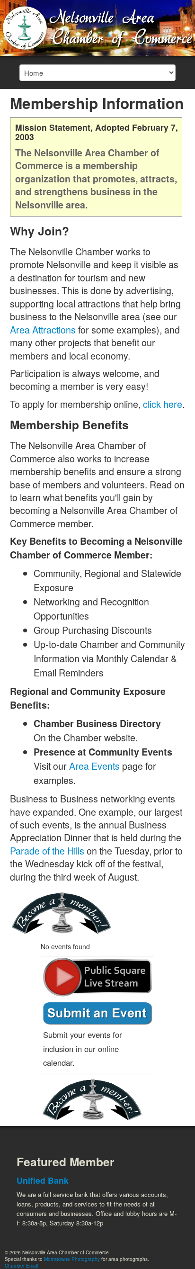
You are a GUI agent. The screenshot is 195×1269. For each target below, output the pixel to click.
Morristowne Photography (72, 1259)
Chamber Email (21, 1265)
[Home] (97, 27)
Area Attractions (43, 329)
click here (162, 404)
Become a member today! (64, 913)
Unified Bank (43, 1180)
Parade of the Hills (47, 850)
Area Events (94, 766)
